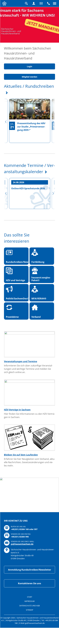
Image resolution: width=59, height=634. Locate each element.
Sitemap (29, 619)
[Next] (53, 131)
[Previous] (6, 131)
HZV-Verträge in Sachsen (17, 419)
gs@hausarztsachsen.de (22, 553)
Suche (26, 3)
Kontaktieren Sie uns (29, 592)
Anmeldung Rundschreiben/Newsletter (29, 579)
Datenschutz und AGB (29, 615)
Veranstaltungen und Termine (20, 370)
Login (33, 3)
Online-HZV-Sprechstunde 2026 (28, 197)
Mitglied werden (29, 86)
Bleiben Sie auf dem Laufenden (21, 464)
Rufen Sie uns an (48, 3)
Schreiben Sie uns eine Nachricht (41, 3)
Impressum (29, 610)
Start (29, 606)
